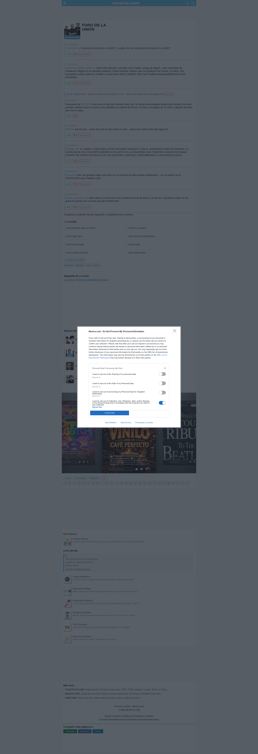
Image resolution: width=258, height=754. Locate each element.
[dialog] (129, 377)
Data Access (126, 422)
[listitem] (129, 368)
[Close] (175, 331)
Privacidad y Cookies (144, 422)
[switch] (162, 374)
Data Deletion (111, 422)
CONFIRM (110, 413)
